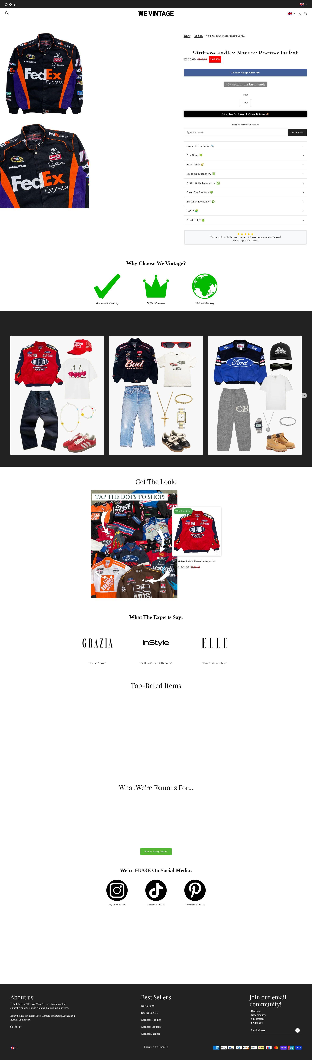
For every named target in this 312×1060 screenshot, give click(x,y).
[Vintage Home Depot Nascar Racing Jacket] (195, 580)
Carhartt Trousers (151, 1026)
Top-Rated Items (156, 685)
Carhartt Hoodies (151, 1019)
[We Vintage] (156, 13)
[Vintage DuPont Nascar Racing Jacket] (192, 580)
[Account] (299, 13)
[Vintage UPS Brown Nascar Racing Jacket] (201, 580)
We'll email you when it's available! (245, 124)
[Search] (6, 13)
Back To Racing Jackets (156, 851)
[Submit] (297, 1030)
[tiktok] (14, 4)
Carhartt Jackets (150, 1033)
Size (245, 94)
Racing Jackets (150, 1012)
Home (187, 35)
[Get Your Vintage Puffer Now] (217, 552)
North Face (147, 1005)
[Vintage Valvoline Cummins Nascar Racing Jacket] (198, 580)
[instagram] (6, 4)
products (198, 35)
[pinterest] (10, 4)
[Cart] (305, 13)
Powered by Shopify (156, 1047)
